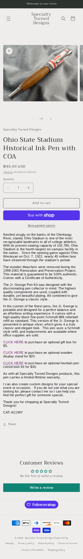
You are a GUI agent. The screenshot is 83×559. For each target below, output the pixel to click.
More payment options (41, 225)
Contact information (33, 550)
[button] (8, 18)
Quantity (8, 179)
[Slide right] (51, 118)
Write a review (41, 488)
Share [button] (12, 424)
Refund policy (46, 543)
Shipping (7, 172)
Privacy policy (26, 543)
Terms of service (67, 543)
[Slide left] (32, 118)
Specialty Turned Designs (39, 538)
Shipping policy (57, 550)
